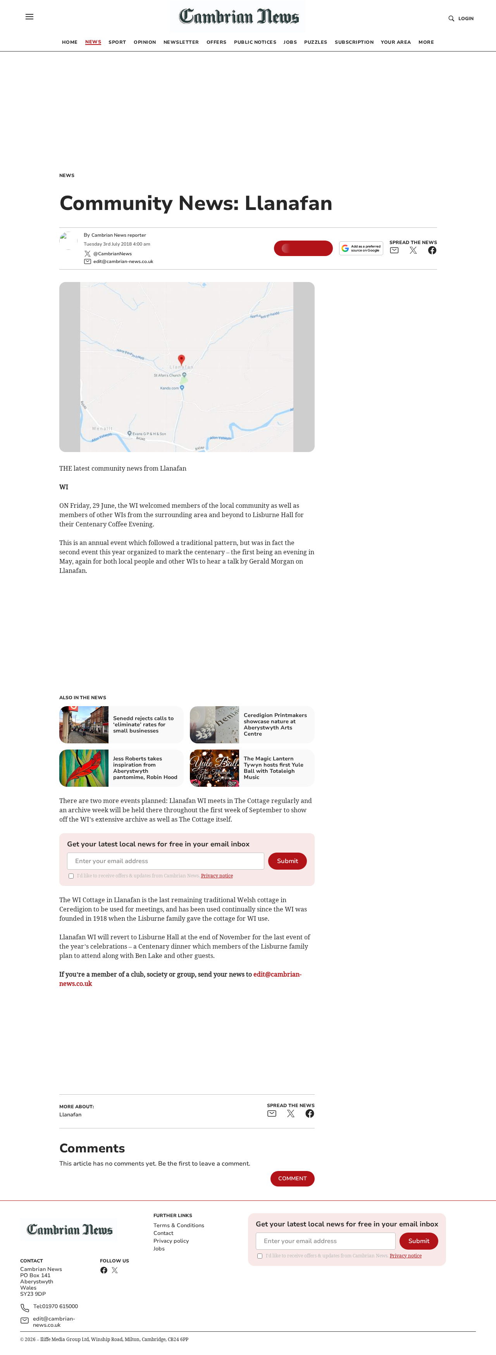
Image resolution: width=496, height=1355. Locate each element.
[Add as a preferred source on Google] (361, 248)
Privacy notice (217, 876)
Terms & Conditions (178, 1225)
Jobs (159, 1248)
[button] (29, 16)
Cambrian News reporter (118, 235)
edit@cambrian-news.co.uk (54, 1322)
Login (466, 18)
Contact (163, 1233)
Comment (292, 1178)
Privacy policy (171, 1241)
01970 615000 (60, 1306)
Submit (287, 861)
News (66, 175)
